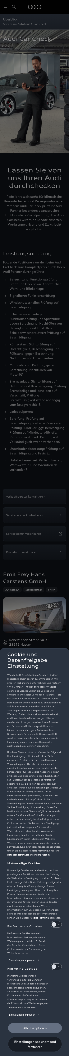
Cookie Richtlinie (39, 850)
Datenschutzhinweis (18, 854)
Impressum (43, 854)
